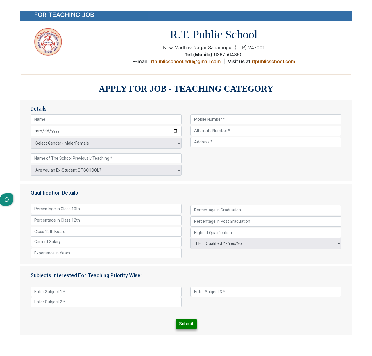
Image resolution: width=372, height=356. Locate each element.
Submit (186, 324)
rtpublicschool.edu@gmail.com (186, 61)
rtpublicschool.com (273, 61)
